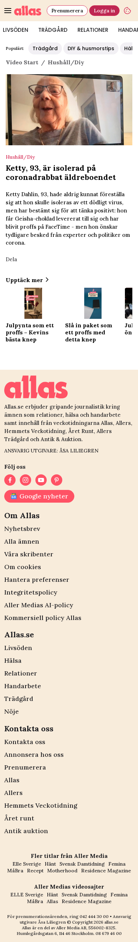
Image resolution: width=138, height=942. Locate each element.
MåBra (15, 870)
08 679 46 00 (109, 933)
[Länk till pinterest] (56, 480)
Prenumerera (67, 10)
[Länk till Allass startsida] (29, 11)
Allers (13, 793)
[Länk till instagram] (25, 480)
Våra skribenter (28, 554)
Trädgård (53, 30)
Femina (117, 864)
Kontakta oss (24, 742)
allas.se (111, 922)
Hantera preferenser (36, 579)
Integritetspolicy (30, 592)
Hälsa (13, 660)
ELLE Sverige (26, 894)
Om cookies (22, 567)
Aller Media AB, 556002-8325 (85, 927)
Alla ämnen (21, 541)
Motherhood (62, 870)
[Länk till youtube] (41, 480)
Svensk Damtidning (82, 864)
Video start (22, 62)
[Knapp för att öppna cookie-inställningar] (127, 10)
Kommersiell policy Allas (42, 618)
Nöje (11, 711)
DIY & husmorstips (91, 48)
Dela (11, 259)
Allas (11, 780)
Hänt (50, 864)
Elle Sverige (26, 864)
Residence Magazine (106, 870)
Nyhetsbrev (22, 529)
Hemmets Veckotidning (40, 805)
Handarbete (22, 686)
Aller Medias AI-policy (38, 605)
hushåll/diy (66, 62)
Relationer (92, 30)
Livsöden (18, 648)
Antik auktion (26, 831)
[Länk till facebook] (10, 480)
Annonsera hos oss (34, 754)
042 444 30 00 (94, 916)
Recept (35, 870)
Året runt (19, 818)
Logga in (104, 10)
